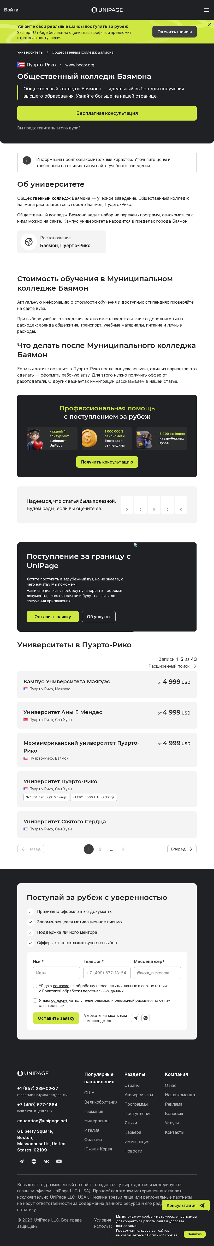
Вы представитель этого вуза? (48, 127)
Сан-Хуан (63, 719)
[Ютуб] (59, 1161)
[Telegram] (135, 1018)
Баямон (62, 758)
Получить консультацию (107, 462)
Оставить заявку (52, 616)
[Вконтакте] (46, 1161)
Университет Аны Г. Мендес (62, 712)
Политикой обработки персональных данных (83, 991)
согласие (61, 986)
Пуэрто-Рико (41, 689)
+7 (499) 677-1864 (37, 1104)
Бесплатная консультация (107, 113)
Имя (37, 961)
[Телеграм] (21, 1161)
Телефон (92, 961)
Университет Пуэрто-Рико (60, 781)
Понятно (195, 1234)
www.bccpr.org (79, 64)
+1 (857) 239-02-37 (37, 1088)
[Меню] (204, 10)
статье (170, 381)
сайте (55, 221)
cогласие (59, 1000)
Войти (11, 9)
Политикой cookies (162, 1235)
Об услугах (99, 616)
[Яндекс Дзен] (34, 1161)
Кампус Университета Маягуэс (66, 681)
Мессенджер (148, 961)
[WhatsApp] (145, 1018)
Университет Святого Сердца (64, 821)
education (42, 1120)
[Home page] (107, 9)
